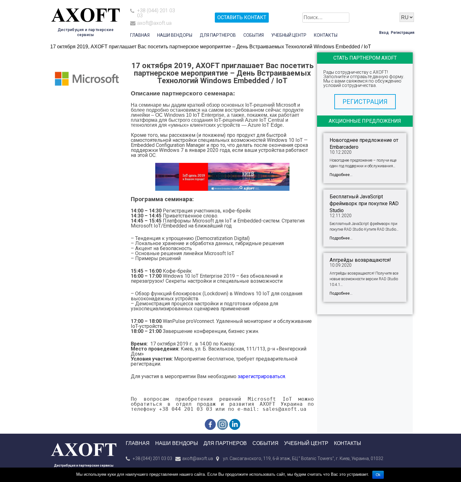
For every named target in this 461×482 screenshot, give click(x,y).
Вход (384, 32)
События (253, 35)
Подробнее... (341, 175)
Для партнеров (218, 35)
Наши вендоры (174, 35)
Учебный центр (288, 35)
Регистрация (402, 32)
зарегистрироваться (261, 376)
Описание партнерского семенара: (183, 93)
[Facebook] (210, 424)
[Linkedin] (234, 424)
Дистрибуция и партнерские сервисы (84, 465)
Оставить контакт (241, 17)
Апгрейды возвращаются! (360, 260)
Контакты (325, 35)
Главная (140, 35)
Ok (378, 475)
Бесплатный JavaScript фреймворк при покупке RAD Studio (364, 203)
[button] (365, 101)
